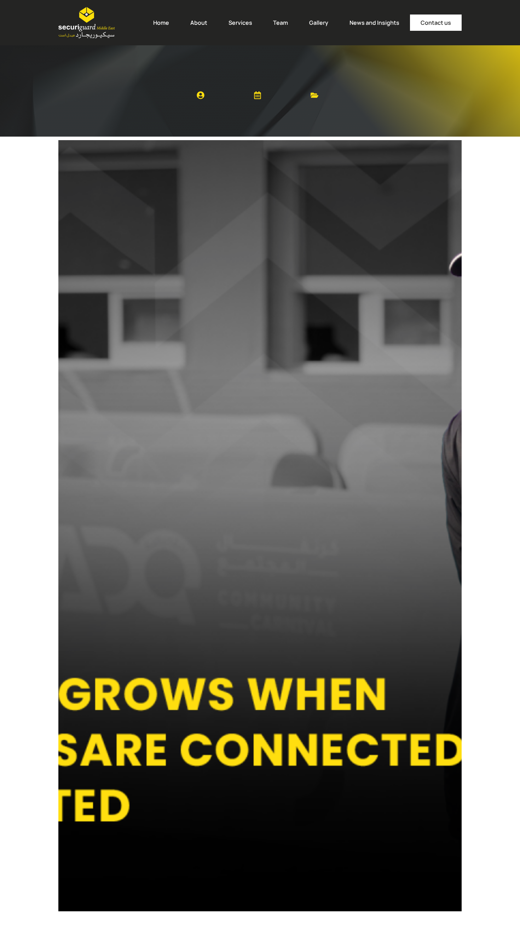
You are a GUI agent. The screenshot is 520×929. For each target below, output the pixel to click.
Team (280, 23)
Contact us (436, 23)
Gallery (318, 23)
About (198, 23)
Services (240, 23)
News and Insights (374, 23)
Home (161, 23)
